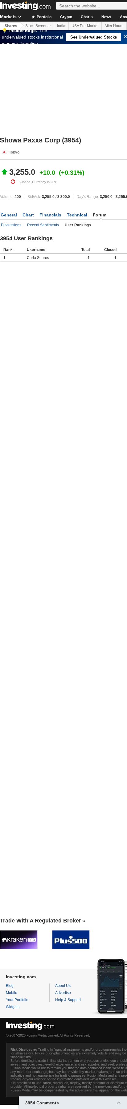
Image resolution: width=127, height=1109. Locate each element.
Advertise (63, 993)
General (9, 214)
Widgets (12, 1007)
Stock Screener (38, 26)
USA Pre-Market (85, 26)
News (106, 17)
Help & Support (68, 1000)
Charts (87, 17)
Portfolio (43, 17)
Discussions (11, 225)
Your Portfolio (17, 1000)
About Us (63, 986)
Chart (28, 214)
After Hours (113, 26)
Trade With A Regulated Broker (40, 921)
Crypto (66, 17)
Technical (77, 214)
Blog (10, 986)
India (61, 26)
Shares (11, 26)
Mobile (11, 993)
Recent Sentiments (43, 225)
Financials (50, 214)
